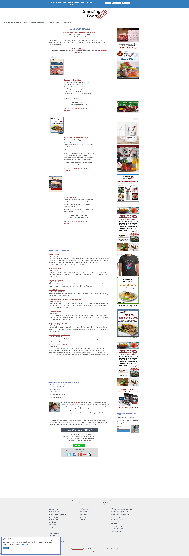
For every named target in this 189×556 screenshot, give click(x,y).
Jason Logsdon (82, 36)
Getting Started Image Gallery (117, 525)
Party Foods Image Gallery (117, 528)
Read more (88, 34)
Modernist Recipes (53, 509)
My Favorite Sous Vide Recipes (57, 386)
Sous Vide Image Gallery (116, 526)
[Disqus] (79, 478)
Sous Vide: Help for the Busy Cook (77, 137)
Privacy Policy (24, 544)
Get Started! (79, 445)
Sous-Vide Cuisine (55, 311)
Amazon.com (76, 108)
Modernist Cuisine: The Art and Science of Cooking (65, 299)
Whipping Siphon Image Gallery (118, 530)
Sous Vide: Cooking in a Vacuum (59, 335)
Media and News (84, 514)
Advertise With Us (84, 517)
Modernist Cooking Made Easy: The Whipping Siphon (123, 516)
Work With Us (83, 513)
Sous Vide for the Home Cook (58, 323)
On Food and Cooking (56, 280)
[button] (12, 22)
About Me (82, 516)
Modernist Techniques (55, 388)
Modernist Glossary (53, 519)
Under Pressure (54, 254)
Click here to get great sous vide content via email (79, 32)
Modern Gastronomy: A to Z (58, 345)
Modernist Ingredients (55, 389)
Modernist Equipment (55, 391)
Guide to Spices (52, 524)
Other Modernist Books (116, 531)
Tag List (51, 527)
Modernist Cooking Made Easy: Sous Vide (120, 514)
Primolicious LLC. (77, 549)
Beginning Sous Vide (72, 80)
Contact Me (82, 519)
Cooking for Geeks (55, 268)
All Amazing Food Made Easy (57, 394)
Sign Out (94, 551)
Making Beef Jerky (53, 521)
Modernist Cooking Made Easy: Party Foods (120, 513)
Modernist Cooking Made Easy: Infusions (120, 511)
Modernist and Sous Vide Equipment (57, 514)
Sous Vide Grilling (71, 197)
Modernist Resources (55, 393)
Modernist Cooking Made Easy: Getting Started (121, 509)
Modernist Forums (84, 511)
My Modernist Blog (84, 509)
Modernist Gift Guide (54, 517)
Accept (6, 548)
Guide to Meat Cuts (53, 522)
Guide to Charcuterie (54, 526)
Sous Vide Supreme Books (57, 290)
